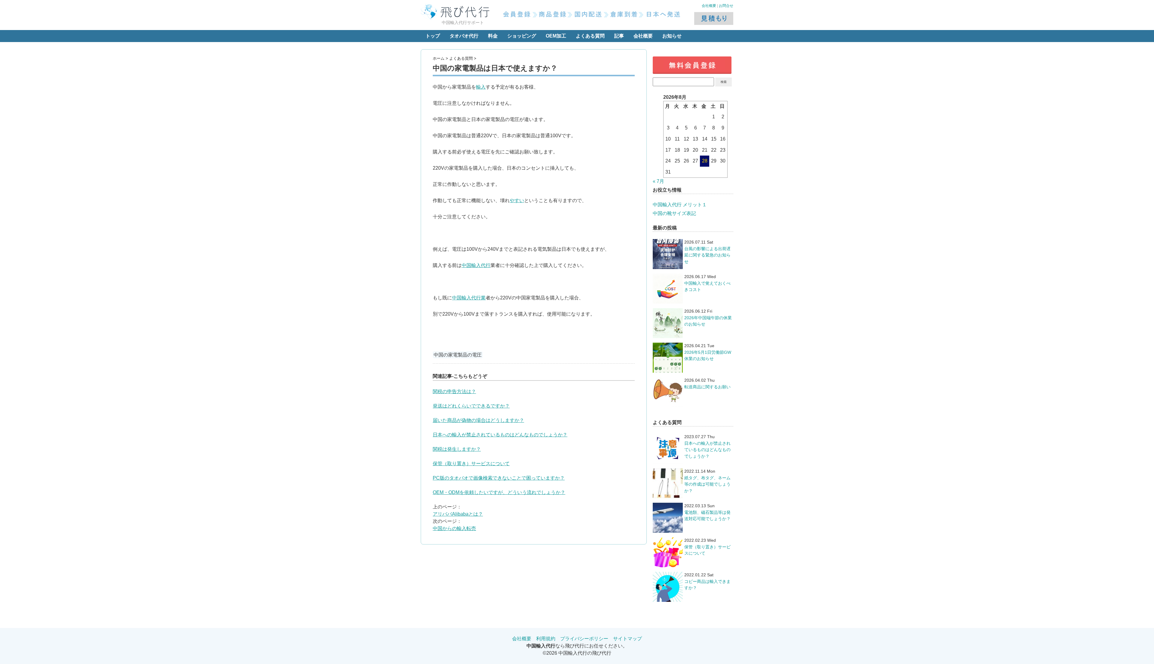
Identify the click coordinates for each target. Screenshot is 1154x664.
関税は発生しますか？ (457, 449)
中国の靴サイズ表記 (674, 213)
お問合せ (726, 6)
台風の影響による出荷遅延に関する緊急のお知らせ (707, 255)
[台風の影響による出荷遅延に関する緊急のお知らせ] (668, 254)
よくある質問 (590, 35)
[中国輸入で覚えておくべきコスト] (668, 289)
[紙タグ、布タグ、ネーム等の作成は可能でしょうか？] (668, 483)
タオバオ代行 (464, 35)
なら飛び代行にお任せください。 (577, 645)
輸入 (481, 86)
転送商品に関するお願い (707, 386)
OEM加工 (556, 35)
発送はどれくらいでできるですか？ (471, 405)
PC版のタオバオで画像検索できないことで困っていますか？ (499, 478)
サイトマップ (627, 638)
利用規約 (545, 638)
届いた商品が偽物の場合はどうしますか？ (478, 420)
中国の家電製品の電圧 (458, 354)
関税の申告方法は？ (454, 391)
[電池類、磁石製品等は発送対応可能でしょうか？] (668, 518)
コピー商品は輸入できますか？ (707, 584)
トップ (433, 35)
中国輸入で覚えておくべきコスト (707, 286)
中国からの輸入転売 (454, 528)
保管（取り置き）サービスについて (471, 463)
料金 (493, 35)
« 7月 (658, 181)
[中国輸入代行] (456, 9)
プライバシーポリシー (584, 638)
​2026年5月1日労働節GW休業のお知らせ (707, 355)
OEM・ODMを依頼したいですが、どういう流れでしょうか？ (499, 492)
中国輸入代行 (476, 265)
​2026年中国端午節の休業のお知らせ (708, 321)
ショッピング (521, 35)
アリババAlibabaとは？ (458, 514)
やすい (517, 200)
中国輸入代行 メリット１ (680, 204)
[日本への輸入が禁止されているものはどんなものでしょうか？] (668, 449)
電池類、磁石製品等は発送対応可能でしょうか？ (707, 515)
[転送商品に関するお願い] (668, 392)
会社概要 (709, 6)
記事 (619, 35)
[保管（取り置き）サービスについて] (668, 552)
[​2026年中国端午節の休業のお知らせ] (668, 323)
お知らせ (672, 35)
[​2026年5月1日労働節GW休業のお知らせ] (668, 358)
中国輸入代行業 (469, 297)
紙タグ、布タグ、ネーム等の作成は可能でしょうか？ (707, 484)
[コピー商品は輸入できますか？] (668, 587)
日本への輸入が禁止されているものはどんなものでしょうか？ (500, 434)
